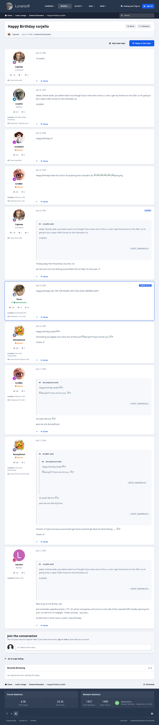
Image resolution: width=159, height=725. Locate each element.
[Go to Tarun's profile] (19, 290)
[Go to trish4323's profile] (19, 137)
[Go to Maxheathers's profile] (117, 703)
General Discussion (43, 34)
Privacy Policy (11, 721)
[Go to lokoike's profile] (19, 555)
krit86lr (19, 184)
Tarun (19, 299)
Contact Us (23, 721)
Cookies (33, 721)
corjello (19, 104)
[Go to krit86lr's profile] (19, 174)
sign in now (62, 639)
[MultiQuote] (36, 81)
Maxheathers (126, 702)
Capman (15, 34)
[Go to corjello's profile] (19, 94)
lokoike (19, 564)
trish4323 (19, 147)
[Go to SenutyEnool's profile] (19, 330)
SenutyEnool (19, 340)
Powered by (142, 721)
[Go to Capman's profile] (9, 34)
